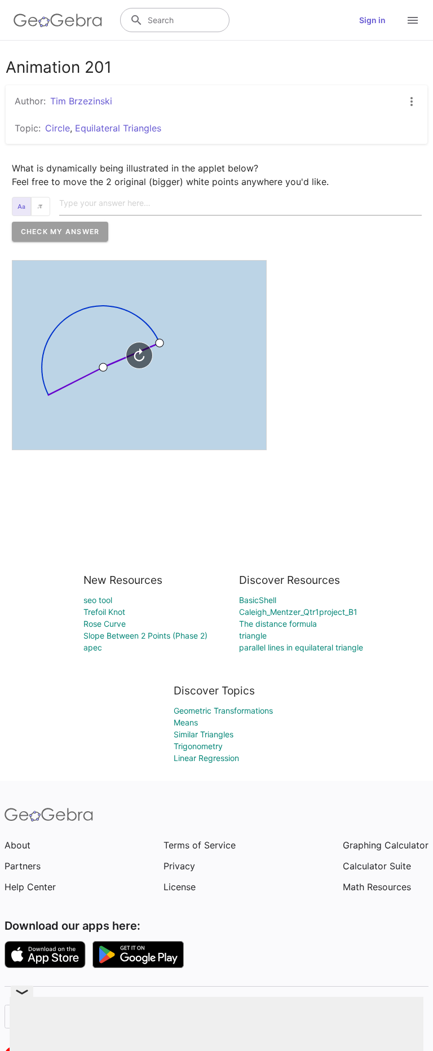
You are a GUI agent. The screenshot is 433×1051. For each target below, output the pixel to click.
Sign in (372, 20)
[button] (60, 231)
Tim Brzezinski (81, 101)
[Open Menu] (412, 20)
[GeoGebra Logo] (58, 20)
